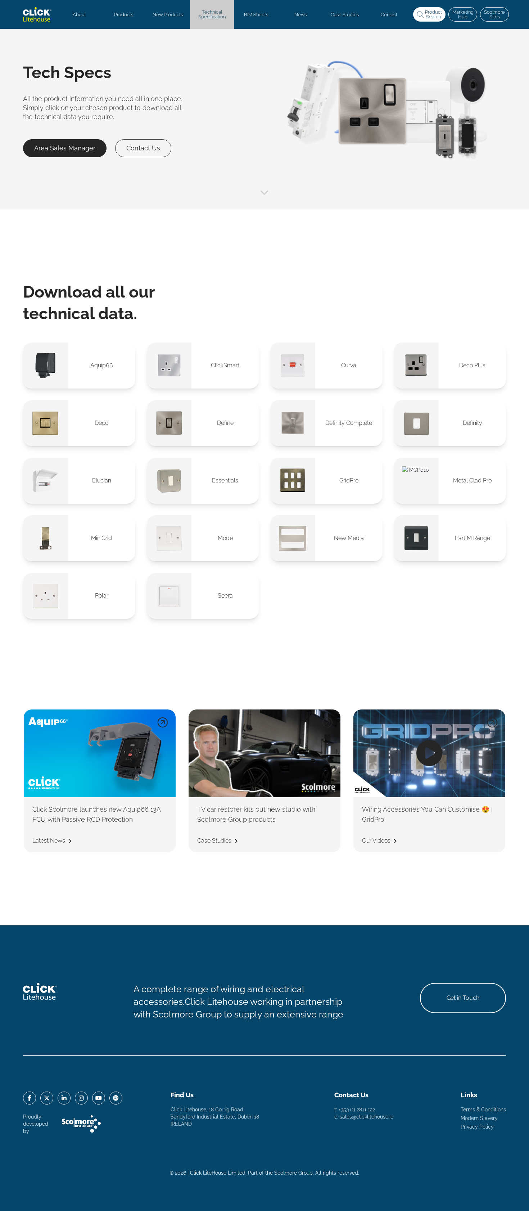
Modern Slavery (479, 1118)
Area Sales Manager (64, 148)
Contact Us (143, 148)
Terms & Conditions (483, 1109)
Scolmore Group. (294, 1173)
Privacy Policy (477, 1127)
